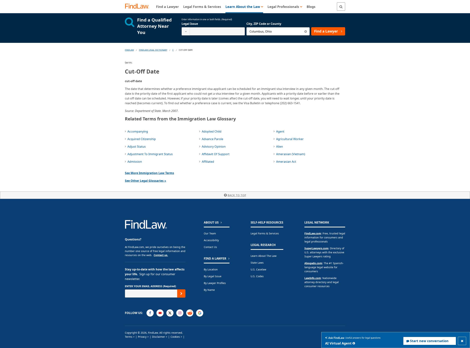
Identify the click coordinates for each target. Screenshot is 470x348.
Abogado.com (313, 263)
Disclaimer (158, 336)
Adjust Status (136, 146)
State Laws (257, 262)
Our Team (210, 233)
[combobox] (213, 31)
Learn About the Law (263, 256)
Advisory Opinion (214, 146)
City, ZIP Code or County (263, 24)
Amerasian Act (286, 162)
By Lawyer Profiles (215, 283)
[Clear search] (305, 31)
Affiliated (208, 162)
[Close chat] (462, 341)
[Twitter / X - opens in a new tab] (169, 313)
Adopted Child (211, 131)
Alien (279, 146)
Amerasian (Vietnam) (290, 154)
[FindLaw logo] (138, 6)
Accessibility (211, 240)
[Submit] (181, 293)
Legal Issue (190, 24)
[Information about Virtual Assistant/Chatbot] (353, 343)
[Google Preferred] (199, 313)
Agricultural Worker (290, 139)
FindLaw (129, 50)
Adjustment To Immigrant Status (150, 154)
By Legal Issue (212, 276)
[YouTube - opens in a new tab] (160, 313)
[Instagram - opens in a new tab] (179, 313)
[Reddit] (189, 313)
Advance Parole (212, 139)
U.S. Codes (257, 276)
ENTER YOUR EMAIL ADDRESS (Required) (150, 286)
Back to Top (237, 195)
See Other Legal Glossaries (145, 181)
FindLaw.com (312, 233)
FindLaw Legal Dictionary (153, 50)
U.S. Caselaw (258, 269)
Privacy (142, 336)
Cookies (175, 336)
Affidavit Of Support (215, 154)
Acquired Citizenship (141, 139)
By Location (211, 269)
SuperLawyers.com (316, 248)
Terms (128, 336)
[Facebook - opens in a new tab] (150, 313)
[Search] (341, 6)
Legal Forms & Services (265, 233)
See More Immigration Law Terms (149, 173)
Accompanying (137, 131)
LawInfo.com (312, 278)
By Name (209, 290)
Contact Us (210, 247)
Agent (280, 131)
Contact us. (161, 255)
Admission (134, 162)
